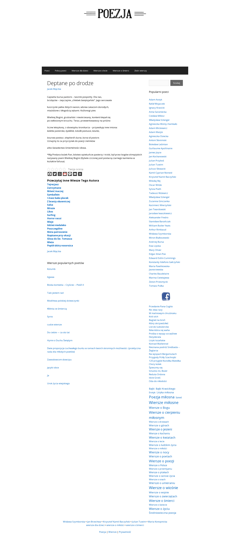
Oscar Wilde (155, 184)
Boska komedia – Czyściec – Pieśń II (65, 284)
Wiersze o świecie (158, 504)
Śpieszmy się (156, 367)
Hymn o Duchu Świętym (59, 340)
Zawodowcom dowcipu (59, 359)
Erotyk (152, 392)
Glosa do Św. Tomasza (59, 238)
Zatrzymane (54, 187)
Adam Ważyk (156, 132)
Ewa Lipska (155, 245)
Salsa (50, 204)
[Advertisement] (115, 46)
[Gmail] (65, 174)
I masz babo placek (57, 198)
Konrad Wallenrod (158, 343)
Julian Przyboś (156, 160)
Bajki (152, 388)
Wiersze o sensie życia (162, 475)
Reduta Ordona (157, 374)
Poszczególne (54, 228)
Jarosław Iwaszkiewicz (160, 213)
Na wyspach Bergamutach (163, 353)
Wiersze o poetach (160, 456)
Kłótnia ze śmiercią (57, 308)
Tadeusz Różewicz (158, 193)
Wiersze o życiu (159, 509)
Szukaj (176, 82)
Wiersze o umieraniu (162, 483)
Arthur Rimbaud (157, 229)
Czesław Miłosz (157, 115)
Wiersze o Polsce (158, 465)
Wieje (50, 221)
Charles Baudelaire (159, 273)
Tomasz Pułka (156, 285)
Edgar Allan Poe (157, 253)
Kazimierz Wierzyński (160, 205)
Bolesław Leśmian (158, 144)
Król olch (153, 316)
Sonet (179, 397)
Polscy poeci (60, 70)
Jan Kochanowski (158, 156)
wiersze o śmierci (135, 525)
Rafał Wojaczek (157, 103)
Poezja (102, 531)
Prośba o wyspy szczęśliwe (163, 333)
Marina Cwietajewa (159, 277)
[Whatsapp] (60, 174)
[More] (80, 174)
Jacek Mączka (54, 88)
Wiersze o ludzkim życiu (162, 445)
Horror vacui (54, 218)
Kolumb (51, 268)
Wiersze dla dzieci (80, 70)
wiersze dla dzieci (95, 525)
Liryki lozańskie (157, 340)
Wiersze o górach (159, 425)
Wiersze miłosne (163, 402)
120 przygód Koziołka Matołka (165, 360)
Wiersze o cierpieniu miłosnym (164, 415)
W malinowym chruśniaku (162, 313)
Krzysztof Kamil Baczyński (162, 176)
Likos (50, 211)
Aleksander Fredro (158, 217)
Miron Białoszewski (159, 237)
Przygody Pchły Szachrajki (162, 357)
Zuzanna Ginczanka (159, 201)
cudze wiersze (54, 324)
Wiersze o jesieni (160, 429)
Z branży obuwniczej (58, 201)
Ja (48, 375)
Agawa (50, 276)
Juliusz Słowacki (157, 168)
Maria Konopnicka (157, 521)
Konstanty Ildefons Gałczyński (164, 262)
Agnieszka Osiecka (158, 136)
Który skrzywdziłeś (158, 323)
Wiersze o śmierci (121, 70)
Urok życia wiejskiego (58, 383)
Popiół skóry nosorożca (60, 245)
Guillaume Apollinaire (160, 148)
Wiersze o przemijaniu (160, 468)
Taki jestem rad (55, 292)
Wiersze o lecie (100, 70)
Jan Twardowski (157, 209)
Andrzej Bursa (156, 241)
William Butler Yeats (159, 225)
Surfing (51, 215)
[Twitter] (54, 174)
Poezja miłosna (161, 396)
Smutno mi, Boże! (158, 370)
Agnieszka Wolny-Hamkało (163, 123)
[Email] (75, 174)
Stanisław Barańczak (160, 221)
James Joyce (155, 152)
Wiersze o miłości (158, 448)
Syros (50, 316)
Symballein (53, 194)
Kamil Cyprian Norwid (160, 172)
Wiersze (112, 531)
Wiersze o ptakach (159, 472)
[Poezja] (115, 13)
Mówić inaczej (55, 191)
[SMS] (70, 174)
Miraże (51, 208)
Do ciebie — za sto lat (58, 332)
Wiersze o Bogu (159, 408)
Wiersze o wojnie (159, 492)
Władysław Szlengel (159, 119)
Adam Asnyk (155, 99)
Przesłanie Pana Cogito (161, 306)
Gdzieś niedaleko (56, 225)
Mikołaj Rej (155, 180)
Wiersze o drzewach (159, 421)
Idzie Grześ (154, 377)
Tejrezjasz (53, 184)
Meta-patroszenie (57, 231)
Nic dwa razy (156, 309)
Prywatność (125, 531)
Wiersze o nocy (159, 452)
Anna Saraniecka (158, 111)
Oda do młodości (158, 381)
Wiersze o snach (157, 479)
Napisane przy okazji (59, 235)
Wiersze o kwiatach (162, 437)
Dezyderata (155, 336)
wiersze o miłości (115, 525)
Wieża (50, 242)
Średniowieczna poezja (162, 512)
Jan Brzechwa (94, 521)
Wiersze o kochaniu (159, 433)
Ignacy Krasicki (157, 107)
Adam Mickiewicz (158, 128)
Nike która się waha (159, 330)
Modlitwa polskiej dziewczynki (63, 300)
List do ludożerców (159, 326)
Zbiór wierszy (140, 70)
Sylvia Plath (155, 188)
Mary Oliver (155, 249)
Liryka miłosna (165, 392)
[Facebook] (49, 174)
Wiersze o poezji (161, 461)
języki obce (53, 367)
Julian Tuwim (156, 164)
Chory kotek (155, 364)
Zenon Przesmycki (158, 281)
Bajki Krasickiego (165, 388)
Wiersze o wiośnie (163, 487)
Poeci (47, 70)
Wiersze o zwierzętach (163, 496)
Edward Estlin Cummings (162, 258)
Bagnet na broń (157, 320)
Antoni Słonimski (158, 140)
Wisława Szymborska (160, 233)
